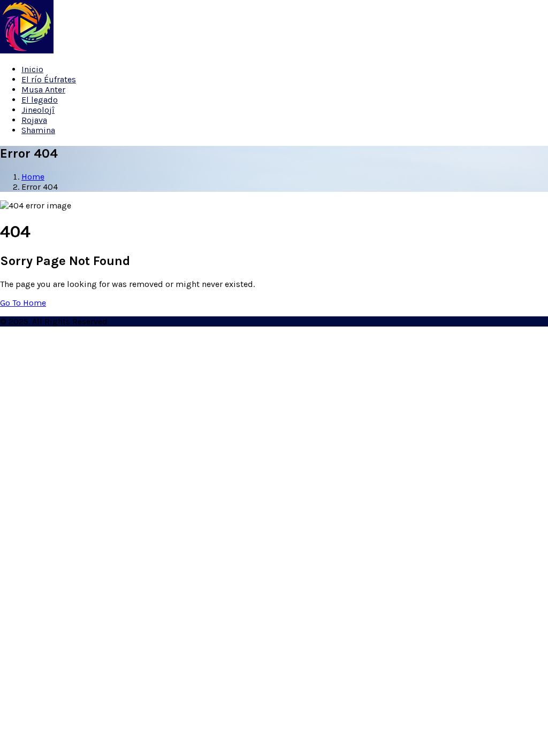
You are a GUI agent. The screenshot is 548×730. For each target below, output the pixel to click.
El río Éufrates (48, 79)
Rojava (34, 120)
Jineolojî (38, 110)
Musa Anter (43, 89)
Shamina (38, 130)
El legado (39, 100)
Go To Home (23, 303)
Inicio (32, 69)
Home (32, 177)
